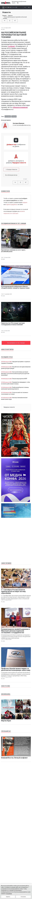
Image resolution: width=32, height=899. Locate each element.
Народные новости (19, 163)
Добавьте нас (11, 144)
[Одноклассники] (9, 20)
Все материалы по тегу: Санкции (16, 343)
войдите (24, 198)
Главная (4, 15)
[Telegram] (14, 20)
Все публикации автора (11, 175)
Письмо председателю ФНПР (19, 378)
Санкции (14, 116)
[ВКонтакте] (4, 20)
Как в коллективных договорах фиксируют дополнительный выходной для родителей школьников (15, 373)
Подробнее (9, 893)
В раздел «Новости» (12, 169)
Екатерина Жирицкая (18, 123)
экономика (8, 116)
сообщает (11, 46)
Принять (8, 896)
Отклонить (23, 896)
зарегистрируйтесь (11, 200)
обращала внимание (20, 107)
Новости (10, 15)
